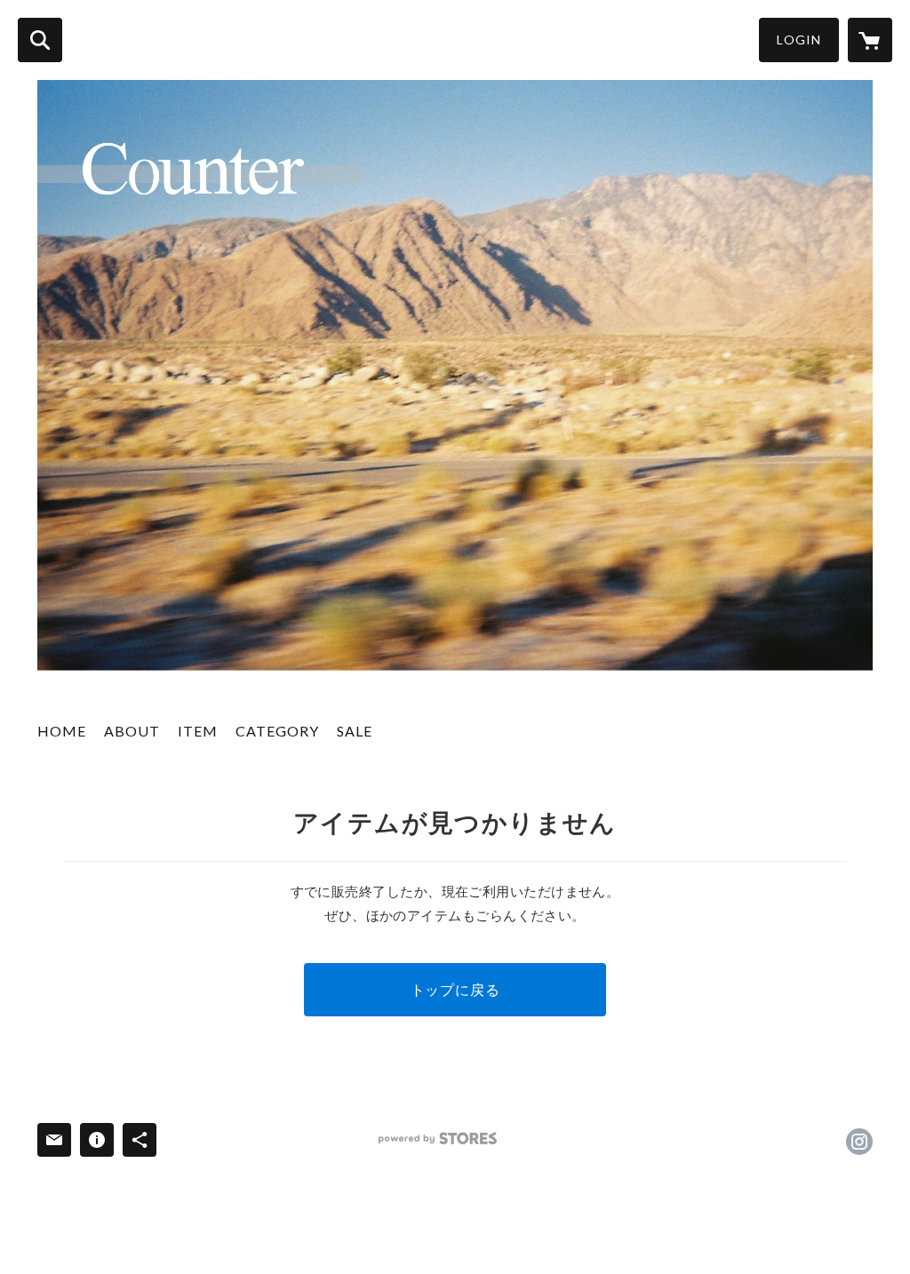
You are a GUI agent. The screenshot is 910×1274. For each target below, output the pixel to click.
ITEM (198, 730)
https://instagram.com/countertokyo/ (859, 1141)
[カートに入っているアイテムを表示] (870, 40)
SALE (354, 730)
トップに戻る (455, 989)
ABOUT (132, 730)
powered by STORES (438, 1138)
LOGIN (799, 39)
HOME (61, 730)
